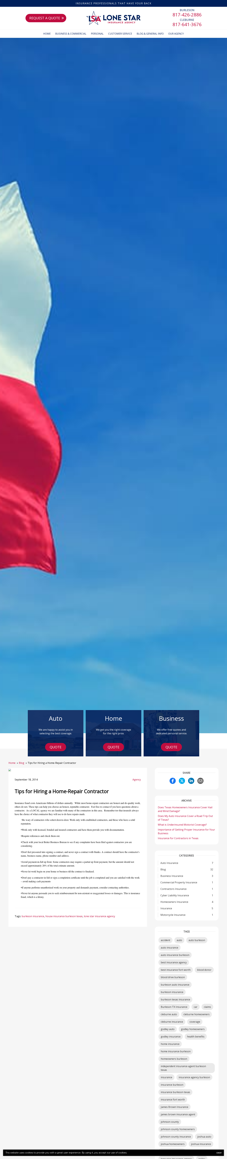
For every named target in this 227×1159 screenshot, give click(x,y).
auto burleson (197, 940)
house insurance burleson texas (64, 916)
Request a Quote (44, 18)
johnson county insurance (176, 1136)
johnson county (170, 1121)
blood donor (204, 970)
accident (165, 940)
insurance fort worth (173, 1099)
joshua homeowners (173, 1144)
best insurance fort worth (176, 970)
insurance (166, 1077)
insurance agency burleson (194, 1077)
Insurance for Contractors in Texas (178, 838)
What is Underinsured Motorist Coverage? (182, 824)
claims (207, 1007)
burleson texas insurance (175, 999)
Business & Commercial (70, 33)
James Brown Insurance (174, 1107)
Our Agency (176, 33)
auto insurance (169, 947)
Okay (219, 1153)
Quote (55, 747)
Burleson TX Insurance (174, 1007)
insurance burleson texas (175, 1092)
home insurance (170, 1044)
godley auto (167, 1029)
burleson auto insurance (175, 984)
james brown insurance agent (178, 1114)
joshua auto (204, 1136)
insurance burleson (172, 1084)
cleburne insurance (172, 1021)
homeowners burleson (174, 1058)
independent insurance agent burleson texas (183, 1068)
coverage (194, 1021)
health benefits (195, 1036)
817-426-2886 (187, 14)
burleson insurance (33, 916)
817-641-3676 (187, 24)
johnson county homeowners (178, 1129)
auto (179, 940)
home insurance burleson (176, 1051)
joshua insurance (201, 1144)
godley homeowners (193, 1029)
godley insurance (171, 1036)
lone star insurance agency (99, 916)
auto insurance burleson (175, 955)
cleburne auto (169, 1014)
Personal (97, 33)
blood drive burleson (173, 977)
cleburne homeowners (196, 1014)
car (195, 1007)
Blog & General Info (150, 33)
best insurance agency (174, 962)
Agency (136, 779)
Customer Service (120, 33)
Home (47, 33)
